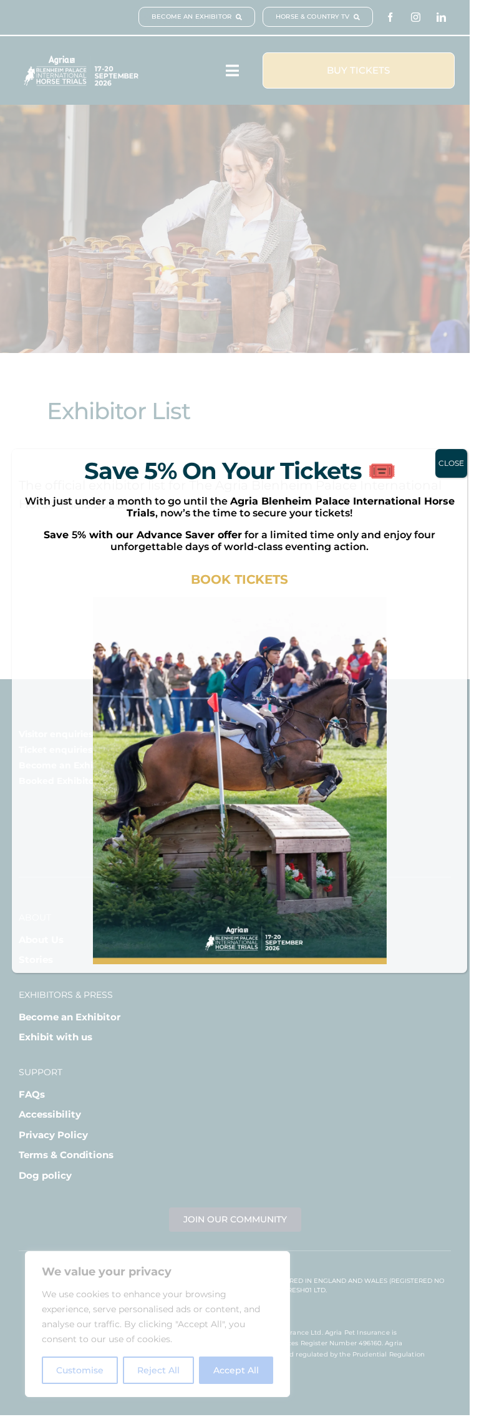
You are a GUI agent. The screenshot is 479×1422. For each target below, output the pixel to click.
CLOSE (451, 463)
